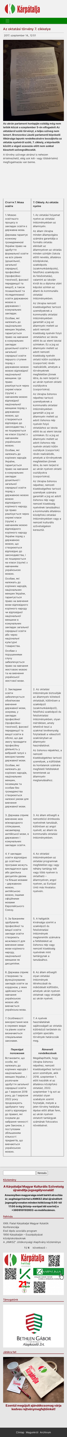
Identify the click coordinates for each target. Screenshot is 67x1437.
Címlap (20, 1432)
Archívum (45, 1432)
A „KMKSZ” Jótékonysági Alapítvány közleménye (32, 1242)
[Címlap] (22, 9)
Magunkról (32, 1432)
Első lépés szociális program (20, 1230)
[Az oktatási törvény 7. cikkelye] (33, 80)
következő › (40, 1247)
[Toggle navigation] (7, 21)
